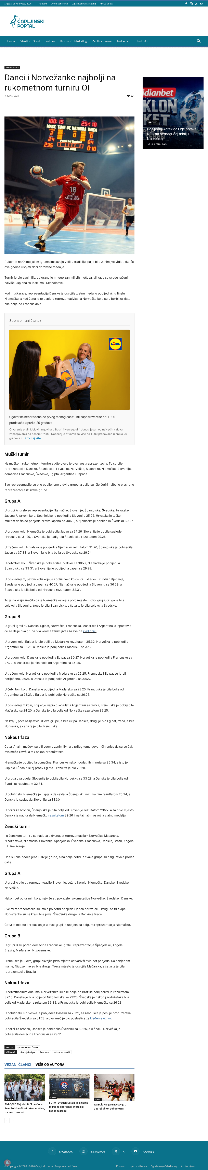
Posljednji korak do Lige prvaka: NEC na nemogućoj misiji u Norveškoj (172, 134)
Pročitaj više (33, 438)
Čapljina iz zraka (102, 41)
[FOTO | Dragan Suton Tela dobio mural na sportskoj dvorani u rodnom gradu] (69, 1086)
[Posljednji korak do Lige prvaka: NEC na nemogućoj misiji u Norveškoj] (173, 113)
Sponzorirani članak (27, 1047)
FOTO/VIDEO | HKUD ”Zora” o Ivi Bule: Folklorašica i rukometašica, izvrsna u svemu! (24, 1108)
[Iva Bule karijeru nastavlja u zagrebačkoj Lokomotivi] (114, 1087)
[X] (196, 3)
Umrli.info (141, 41)
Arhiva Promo (12, 67)
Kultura (50, 41)
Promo (64, 41)
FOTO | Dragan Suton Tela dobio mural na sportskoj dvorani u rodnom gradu (68, 1106)
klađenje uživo (100, 1018)
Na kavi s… (123, 41)
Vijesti (24, 41)
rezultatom (56, 815)
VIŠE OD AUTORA (50, 1064)
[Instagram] (191, 3)
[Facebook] (186, 3)
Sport (36, 41)
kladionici (89, 631)
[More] (120, 105)
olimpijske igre (27, 1052)
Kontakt (43, 3)
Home (11, 41)
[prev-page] (7, 1120)
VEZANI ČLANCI (17, 1064)
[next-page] (13, 1120)
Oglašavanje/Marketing (84, 3)
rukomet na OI (62, 1052)
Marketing (80, 41)
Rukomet (45, 1052)
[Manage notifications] (7, 1162)
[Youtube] (201, 3)
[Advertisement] (173, 227)
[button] (199, 41)
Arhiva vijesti (106, 3)
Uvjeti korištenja (59, 3)
